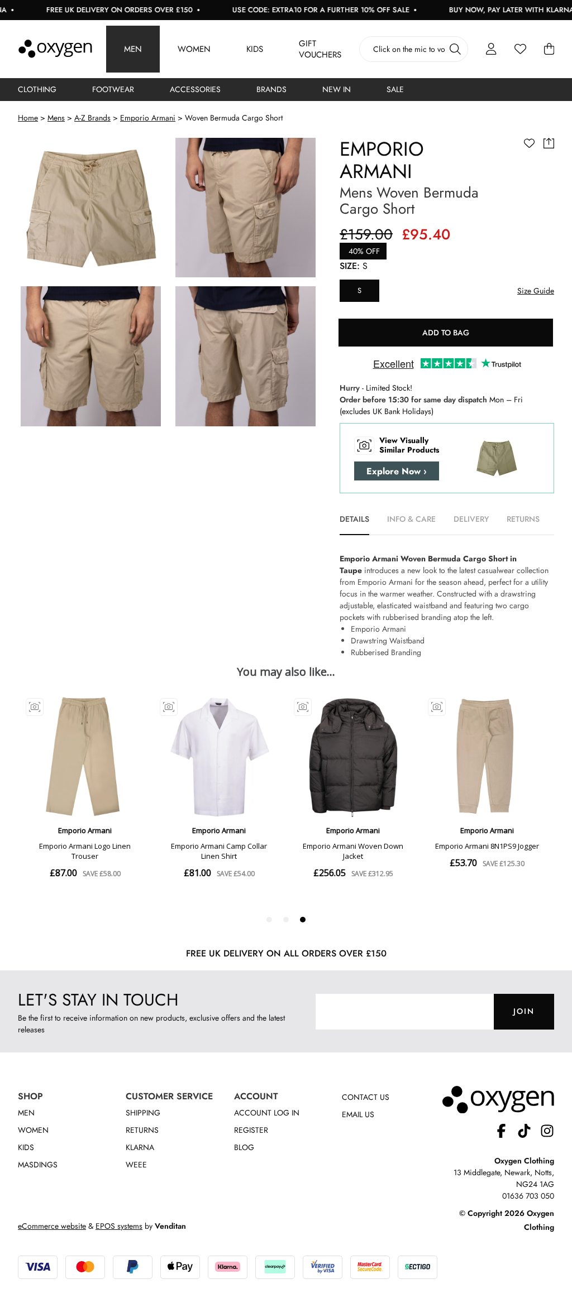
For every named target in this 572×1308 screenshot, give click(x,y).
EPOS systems (119, 1226)
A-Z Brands (92, 117)
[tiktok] (528, 1132)
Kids (254, 49)
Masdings (38, 1164)
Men (133, 49)
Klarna (140, 1147)
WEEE (136, 1164)
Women (194, 49)
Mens (56, 117)
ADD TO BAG (445, 332)
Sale (395, 89)
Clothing (37, 89)
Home (28, 117)
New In (336, 89)
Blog (244, 1147)
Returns (142, 1130)
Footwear (113, 89)
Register (251, 1130)
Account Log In (266, 1112)
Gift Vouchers (320, 49)
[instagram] (547, 1132)
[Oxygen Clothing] (55, 49)
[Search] (455, 49)
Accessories (195, 89)
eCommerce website (52, 1226)
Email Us (358, 1114)
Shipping (143, 1112)
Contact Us (365, 1097)
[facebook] (505, 1132)
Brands (271, 89)
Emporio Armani (147, 117)
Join (524, 1011)
